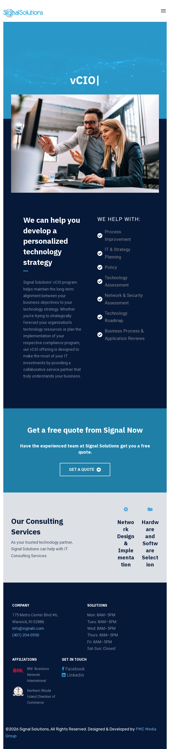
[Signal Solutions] (23, 13)
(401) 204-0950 (25, 635)
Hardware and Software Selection (150, 543)
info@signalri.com (28, 628)
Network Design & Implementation (125, 543)
